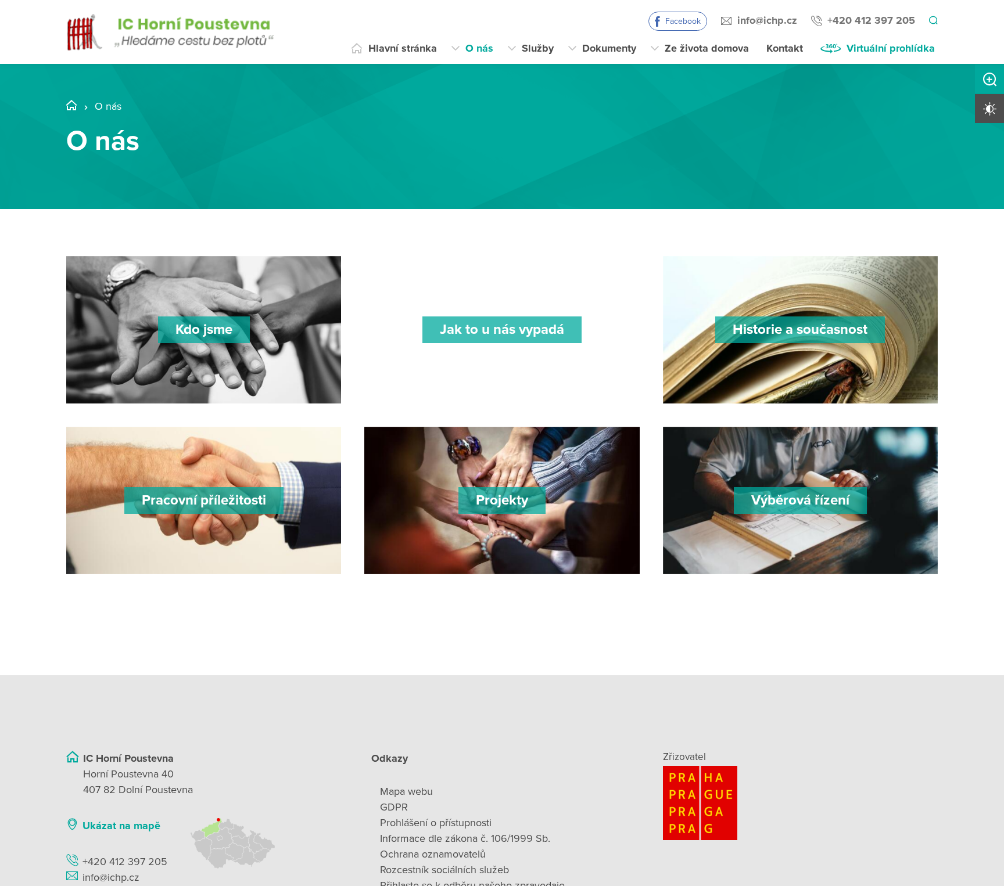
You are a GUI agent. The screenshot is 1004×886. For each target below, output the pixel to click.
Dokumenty (609, 48)
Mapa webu (406, 791)
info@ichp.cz (765, 20)
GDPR (394, 807)
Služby (538, 48)
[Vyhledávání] (932, 21)
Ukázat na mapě (121, 825)
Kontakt (784, 48)
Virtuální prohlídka (891, 48)
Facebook (681, 21)
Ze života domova (707, 48)
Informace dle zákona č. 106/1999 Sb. (465, 838)
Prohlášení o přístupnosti (436, 822)
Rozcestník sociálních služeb (444, 869)
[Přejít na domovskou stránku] (170, 32)
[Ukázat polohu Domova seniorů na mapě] (266, 843)
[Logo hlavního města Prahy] (800, 803)
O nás (479, 48)
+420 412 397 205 (869, 20)
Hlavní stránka (402, 48)
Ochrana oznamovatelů (433, 854)
